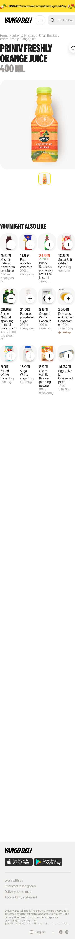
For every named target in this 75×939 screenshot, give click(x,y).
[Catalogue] (40, 20)
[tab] (44, 179)
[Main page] (18, 22)
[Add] (11, 244)
